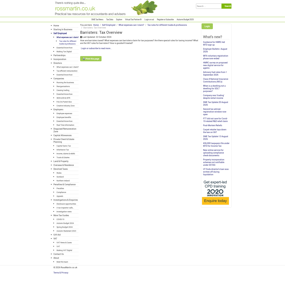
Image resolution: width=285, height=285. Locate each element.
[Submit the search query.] (227, 6)
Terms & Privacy (61, 272)
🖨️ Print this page (91, 58)
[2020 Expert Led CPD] (215, 205)
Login (207, 26)
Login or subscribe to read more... (96, 48)
